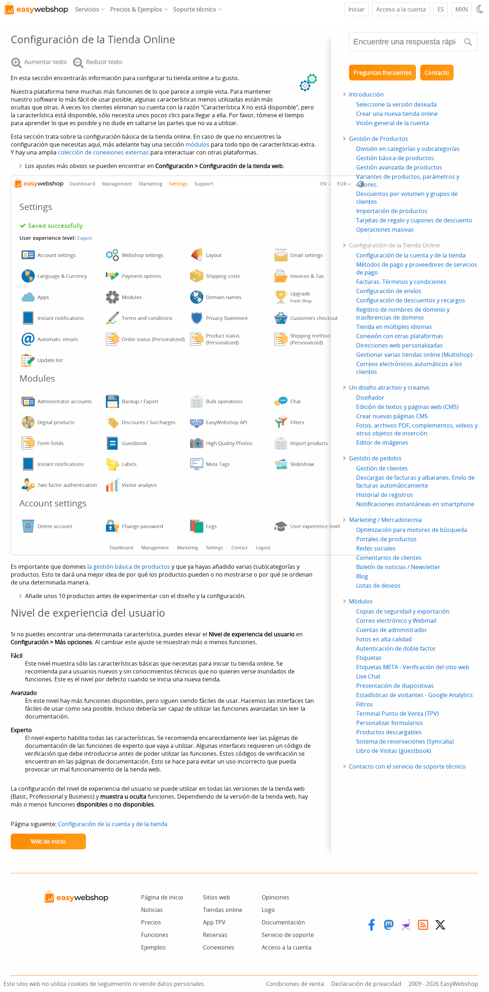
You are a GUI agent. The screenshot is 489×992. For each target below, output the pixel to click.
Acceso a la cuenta (401, 9)
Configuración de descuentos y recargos (410, 300)
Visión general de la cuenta (392, 123)
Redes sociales (376, 548)
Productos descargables (389, 732)
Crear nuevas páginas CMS (392, 416)
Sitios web (216, 897)
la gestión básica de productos (128, 567)
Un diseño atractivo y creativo (389, 387)
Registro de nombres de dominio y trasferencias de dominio (403, 313)
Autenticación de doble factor (396, 648)
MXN (461, 9)
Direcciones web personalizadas (399, 345)
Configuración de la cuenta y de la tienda (113, 824)
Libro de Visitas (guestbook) (393, 751)
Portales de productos (386, 539)
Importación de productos (391, 211)
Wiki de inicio (48, 841)
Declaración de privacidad (366, 984)
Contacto (437, 73)
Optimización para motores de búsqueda (411, 530)
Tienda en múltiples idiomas (394, 327)
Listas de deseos (378, 585)
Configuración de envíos (388, 291)
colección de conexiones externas (103, 152)
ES (440, 9)
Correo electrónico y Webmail (396, 621)
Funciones (155, 935)
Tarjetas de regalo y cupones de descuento (414, 220)
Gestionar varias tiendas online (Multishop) (414, 355)
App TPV (214, 922)
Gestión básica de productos (395, 158)
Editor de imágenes (382, 442)
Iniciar (356, 9)
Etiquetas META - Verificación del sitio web (412, 667)
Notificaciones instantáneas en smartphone (415, 504)
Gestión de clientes (382, 468)
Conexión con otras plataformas (399, 336)
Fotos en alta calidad (384, 639)
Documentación (283, 922)
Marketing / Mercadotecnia (385, 520)
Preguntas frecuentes (382, 73)
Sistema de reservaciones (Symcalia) (405, 741)
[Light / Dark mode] (481, 9)
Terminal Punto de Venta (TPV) (397, 713)
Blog (362, 576)
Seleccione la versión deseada (396, 104)
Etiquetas (369, 658)
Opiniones (275, 897)
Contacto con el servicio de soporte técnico (407, 766)
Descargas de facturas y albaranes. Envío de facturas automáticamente (415, 481)
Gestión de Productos (378, 139)
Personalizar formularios (389, 723)
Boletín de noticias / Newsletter (398, 567)
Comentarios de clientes (389, 558)
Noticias (152, 910)
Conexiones (218, 947)
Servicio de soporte (288, 935)
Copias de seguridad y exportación (403, 611)
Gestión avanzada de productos (399, 167)
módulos (197, 144)
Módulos (361, 601)
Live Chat (368, 676)
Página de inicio (162, 897)
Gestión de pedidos (375, 458)
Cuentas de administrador (391, 630)
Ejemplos (153, 947)
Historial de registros (384, 495)
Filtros (364, 704)
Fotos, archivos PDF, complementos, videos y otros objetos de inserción (417, 429)
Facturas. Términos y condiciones (401, 282)
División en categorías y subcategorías (408, 149)
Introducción (366, 94)
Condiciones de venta (295, 984)
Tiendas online (222, 910)
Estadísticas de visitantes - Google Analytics (414, 695)
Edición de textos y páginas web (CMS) (407, 407)
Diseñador (370, 397)
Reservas (215, 935)
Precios (151, 922)
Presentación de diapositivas (395, 686)
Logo (268, 910)
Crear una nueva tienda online (397, 114)
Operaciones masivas (385, 229)
